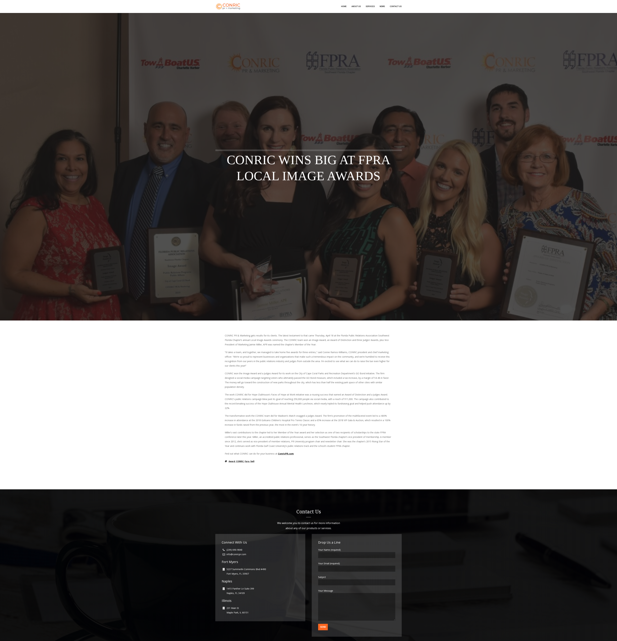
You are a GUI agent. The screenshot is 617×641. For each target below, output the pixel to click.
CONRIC (240, 461)
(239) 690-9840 (234, 549)
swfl (252, 461)
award (232, 461)
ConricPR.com (286, 453)
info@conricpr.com (236, 554)
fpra (247, 461)
